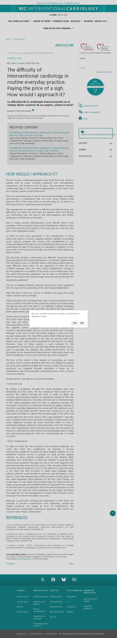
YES (75, 323)
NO (82, 323)
